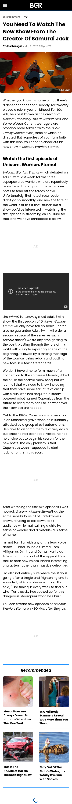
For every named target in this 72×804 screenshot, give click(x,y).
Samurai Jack (13, 123)
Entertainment (11, 16)
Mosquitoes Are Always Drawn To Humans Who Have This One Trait (17, 717)
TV (25, 16)
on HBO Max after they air (46, 608)
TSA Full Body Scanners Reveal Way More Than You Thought (53, 717)
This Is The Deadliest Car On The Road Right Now (17, 771)
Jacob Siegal (14, 46)
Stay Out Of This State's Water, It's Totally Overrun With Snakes (52, 773)
